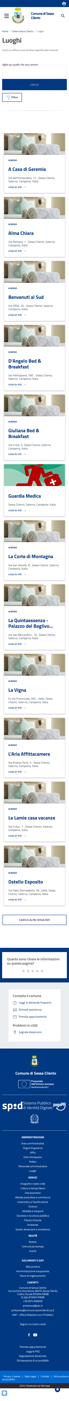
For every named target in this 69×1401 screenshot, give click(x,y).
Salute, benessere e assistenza (33, 1229)
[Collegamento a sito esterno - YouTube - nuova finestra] (35, 1335)
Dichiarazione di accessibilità (33, 1360)
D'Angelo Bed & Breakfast (24, 363)
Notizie (33, 1242)
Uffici (33, 1153)
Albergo (12, 160)
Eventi (32, 1251)
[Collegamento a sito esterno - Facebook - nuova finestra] (29, 1335)
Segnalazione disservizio (32, 1356)
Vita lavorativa (33, 1193)
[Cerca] (63, 16)
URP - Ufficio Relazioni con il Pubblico (32, 1315)
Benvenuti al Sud (26, 297)
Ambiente (32, 1225)
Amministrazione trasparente (32, 1271)
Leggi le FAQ (33, 1351)
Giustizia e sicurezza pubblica (33, 1216)
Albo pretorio (33, 1267)
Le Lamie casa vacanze (31, 817)
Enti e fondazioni (33, 1157)
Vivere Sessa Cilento (22, 31)
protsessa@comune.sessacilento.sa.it (33, 1310)
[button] (64, 4)
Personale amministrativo (32, 1166)
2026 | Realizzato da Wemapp (34, 1385)
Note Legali (30, 1376)
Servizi (32, 1177)
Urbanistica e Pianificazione (32, 1202)
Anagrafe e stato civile (32, 1184)
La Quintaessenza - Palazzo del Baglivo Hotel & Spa (28, 625)
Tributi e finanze (33, 1220)
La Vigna (17, 690)
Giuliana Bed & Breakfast (23, 433)
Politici (32, 1162)
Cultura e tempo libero (33, 1188)
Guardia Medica (24, 496)
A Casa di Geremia (27, 169)
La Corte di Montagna (30, 556)
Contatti (32, 1282)
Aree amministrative (32, 1143)
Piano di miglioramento (33, 1276)
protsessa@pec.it (33, 1306)
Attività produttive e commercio (32, 1197)
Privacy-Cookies (12, 1376)
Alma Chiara (21, 233)
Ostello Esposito (25, 881)
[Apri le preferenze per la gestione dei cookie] (6, 1394)
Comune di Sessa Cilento (42, 15)
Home (5, 31)
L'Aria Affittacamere (29, 754)
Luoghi (32, 1171)
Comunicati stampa (33, 1246)
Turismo (32, 1206)
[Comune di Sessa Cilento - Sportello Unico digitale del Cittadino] (18, 15)
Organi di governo (33, 1148)
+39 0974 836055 (32, 1301)
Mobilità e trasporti (32, 1211)
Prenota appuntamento (33, 1347)
